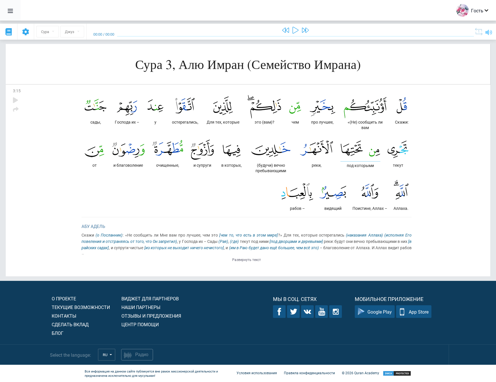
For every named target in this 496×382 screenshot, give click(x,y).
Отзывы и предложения (151, 316)
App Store (419, 312)
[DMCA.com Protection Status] (397, 374)
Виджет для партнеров (150, 298)
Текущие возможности (81, 307)
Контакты (64, 316)
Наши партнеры (140, 307)
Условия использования (257, 373)
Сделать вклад (70, 324)
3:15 (17, 90)
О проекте (64, 298)
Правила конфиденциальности (309, 373)
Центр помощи (140, 324)
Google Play (379, 312)
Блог (57, 333)
